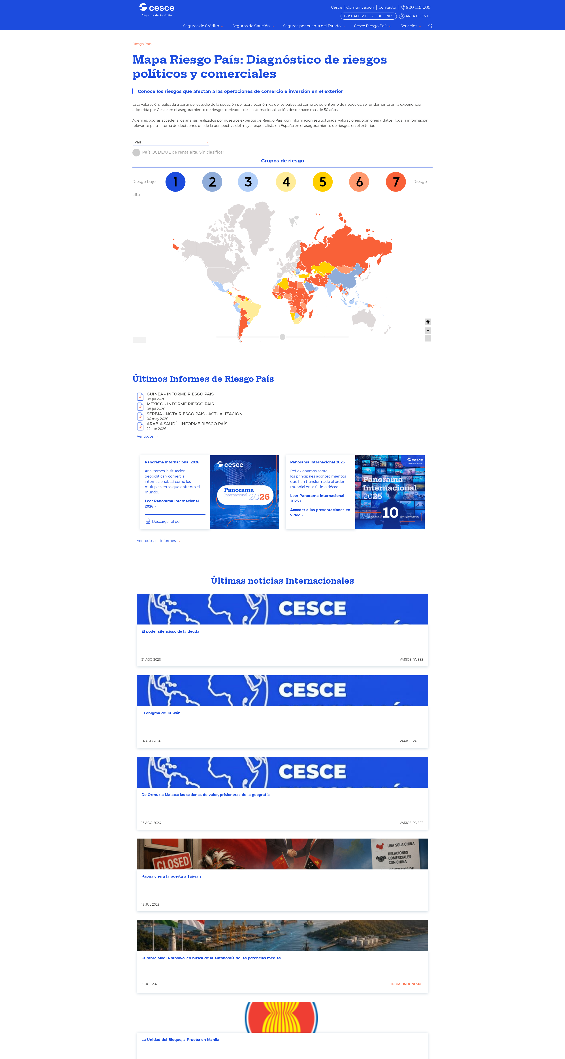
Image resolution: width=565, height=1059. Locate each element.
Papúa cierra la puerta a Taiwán (171, 876)
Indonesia (412, 984)
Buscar (430, 26)
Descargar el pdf (166, 521)
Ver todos (145, 436)
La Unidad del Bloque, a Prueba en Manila (180, 1040)
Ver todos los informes (156, 541)
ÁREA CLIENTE (418, 16)
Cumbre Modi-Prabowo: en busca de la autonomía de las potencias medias (211, 958)
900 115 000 (418, 7)
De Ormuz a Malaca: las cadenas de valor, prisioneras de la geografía (205, 795)
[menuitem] (360, 7)
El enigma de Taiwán (161, 713)
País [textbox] (137, 142)
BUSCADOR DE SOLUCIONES (368, 16)
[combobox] (171, 142)
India (395, 984)
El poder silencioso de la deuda (170, 631)
